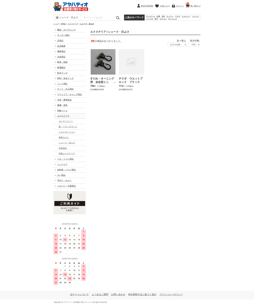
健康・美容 (62, 105)
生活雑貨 (61, 46)
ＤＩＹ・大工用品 (65, 89)
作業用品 (63, 148)
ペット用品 (62, 83)
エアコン (163, 19)
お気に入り (165, 6)
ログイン (180, 6)
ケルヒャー (186, 16)
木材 (163, 16)
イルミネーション (67, 132)
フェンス (195, 16)
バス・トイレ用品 (65, 159)
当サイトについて (79, 294)
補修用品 (61, 51)
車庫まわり (64, 137)
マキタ (177, 16)
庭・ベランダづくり (68, 126)
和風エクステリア (67, 153)
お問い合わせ (118, 294)
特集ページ (62, 110)
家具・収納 (62, 62)
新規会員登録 (147, 6)
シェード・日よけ (87, 24)
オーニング (172, 19)
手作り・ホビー (64, 180)
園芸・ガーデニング (66, 30)
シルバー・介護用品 (66, 186)
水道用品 (61, 57)
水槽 (158, 16)
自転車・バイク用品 (66, 170)
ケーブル (149, 19)
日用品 (60, 40)
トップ (56, 24)
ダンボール (150, 16)
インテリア (62, 164)
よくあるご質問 (100, 294)
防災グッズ (62, 73)
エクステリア (73, 24)
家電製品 (61, 67)
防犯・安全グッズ (65, 78)
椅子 (156, 19)
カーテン (169, 16)
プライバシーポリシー (171, 294)
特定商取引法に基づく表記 (142, 294)
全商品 (63, 24)
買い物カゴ (193, 4)
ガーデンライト (66, 121)
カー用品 (61, 175)
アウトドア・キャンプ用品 (69, 94)
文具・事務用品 (64, 100)
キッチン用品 (63, 35)
